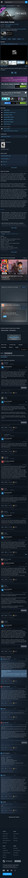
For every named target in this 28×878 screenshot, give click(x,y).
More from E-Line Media (12, 305)
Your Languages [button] (8, 353)
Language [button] (20, 344)
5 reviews (5, 398)
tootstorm (6, 457)
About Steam (5, 833)
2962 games (6, 458)
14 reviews (6, 560)
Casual (19, 39)
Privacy (4, 848)
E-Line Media (16, 24)
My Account (15, 855)
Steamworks (5, 838)
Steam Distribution (6, 840)
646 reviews (6, 586)
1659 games (6, 435)
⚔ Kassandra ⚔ (7, 434)
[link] (15, 103)
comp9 (5, 533)
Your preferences (12, 330)
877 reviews (12, 435)
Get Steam (15, 848)
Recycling (15, 840)
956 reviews (12, 512)
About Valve (15, 833)
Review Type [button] (3, 344)
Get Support (15, 852)
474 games (6, 364)
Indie (9, 39)
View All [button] (25, 258)
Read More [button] (23, 387)
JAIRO (5, 585)
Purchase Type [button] (12, 344)
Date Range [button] (3, 347)
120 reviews (6, 622)
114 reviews (12, 364)
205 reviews (6, 534)
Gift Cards (5, 842)
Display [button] (16, 347)
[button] (3, 5)
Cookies (4, 855)
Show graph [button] (23, 349)
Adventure (3, 39)
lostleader (6, 362)
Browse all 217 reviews (14, 817)
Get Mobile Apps (7, 874)
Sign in (2, 68)
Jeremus (6, 511)
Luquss (5, 397)
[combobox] (14, 2)
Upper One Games (9, 24)
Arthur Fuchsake (7, 559)
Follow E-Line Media (9, 313)
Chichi (5, 488)
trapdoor (6, 621)
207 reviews (12, 458)
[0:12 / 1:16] (14, 52)
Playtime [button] (10, 347)
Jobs (14, 835)
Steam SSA (5, 835)
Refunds (4, 857)
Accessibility (5, 850)
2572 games (6, 512)
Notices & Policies (6, 852)
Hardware (15, 838)
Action (14, 39)
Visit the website (4, 158)
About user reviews (4, 330)
